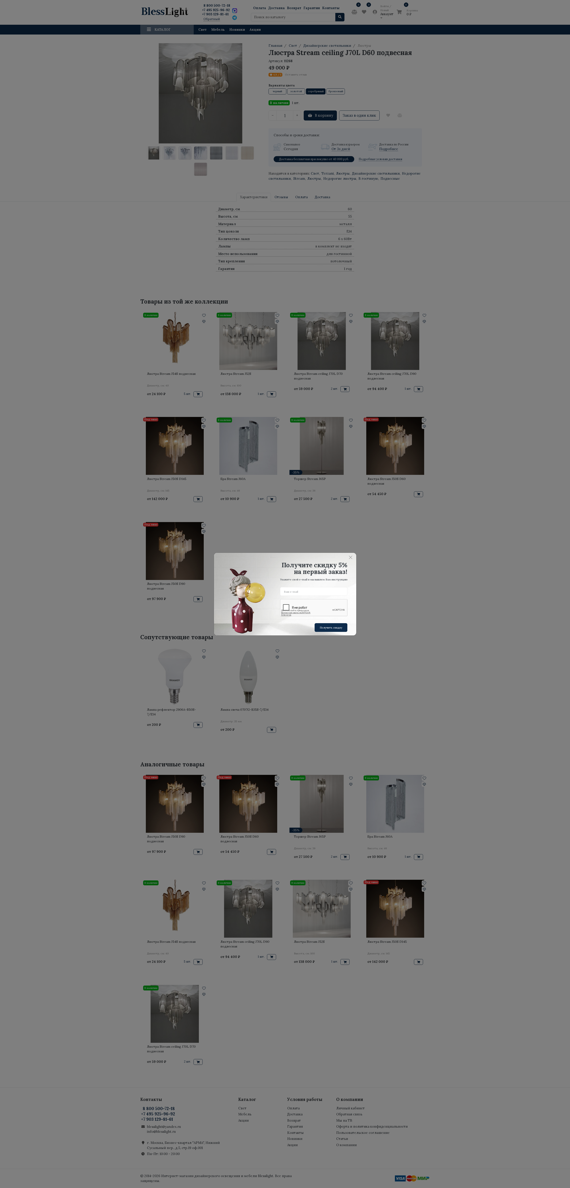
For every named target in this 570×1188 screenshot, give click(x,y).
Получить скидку (331, 627)
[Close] (350, 557)
